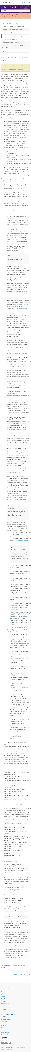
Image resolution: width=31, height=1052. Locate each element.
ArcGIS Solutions (5, 1019)
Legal (11, 1049)
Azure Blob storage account (20, 540)
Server (3, 996)
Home (3, 991)
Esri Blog (3, 1030)
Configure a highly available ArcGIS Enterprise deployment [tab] (15, 46)
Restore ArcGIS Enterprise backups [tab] (12, 29)
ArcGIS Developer (6, 1016)
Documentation (5, 1003)
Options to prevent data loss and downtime (13, 26)
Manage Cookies (5, 1049)
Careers (3, 1027)
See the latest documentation (15, 69)
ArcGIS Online (5, 1009)
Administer (4, 20)
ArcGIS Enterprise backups (10, 33)
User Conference (5, 1032)
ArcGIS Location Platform (8, 1014)
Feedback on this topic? (23, 974)
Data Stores (4, 999)
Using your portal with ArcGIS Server (18, 20)
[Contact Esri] (10, 1043)
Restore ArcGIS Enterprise (10, 39)
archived (23, 65)
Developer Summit (6, 1034)
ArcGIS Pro (4, 1012)
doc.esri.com (14, 17)
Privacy (23, 1047)
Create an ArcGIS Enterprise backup (13, 36)
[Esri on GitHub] (7, 1043)
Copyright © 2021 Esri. (6, 1047)
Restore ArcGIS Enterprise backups (12, 23)
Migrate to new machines (8, 51)
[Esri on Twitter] (2, 1043)
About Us (3, 1025)
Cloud (3, 1001)
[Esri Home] (4, 1038)
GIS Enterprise (8, 2)
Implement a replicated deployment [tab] (12, 42)
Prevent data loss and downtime (11, 22)
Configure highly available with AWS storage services (17, 497)
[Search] (23, 2)
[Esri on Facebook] (5, 1043)
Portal (2, 994)
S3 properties (16, 293)
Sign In (28, 2)
